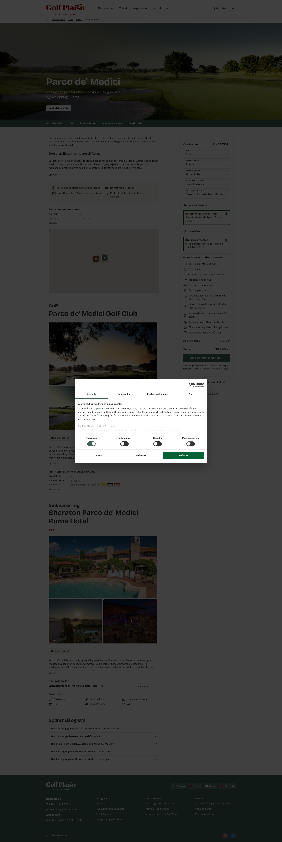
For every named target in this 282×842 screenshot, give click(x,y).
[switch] (124, 444)
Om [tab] (190, 394)
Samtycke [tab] (91, 394)
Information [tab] (124, 394)
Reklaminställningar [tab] (157, 394)
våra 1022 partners (95, 408)
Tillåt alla (183, 455)
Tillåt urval (141, 455)
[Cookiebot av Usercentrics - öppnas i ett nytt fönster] (191, 385)
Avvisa (98, 455)
